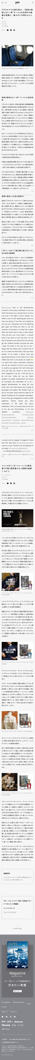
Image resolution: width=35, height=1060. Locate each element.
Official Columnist (18, 1002)
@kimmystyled (6, 307)
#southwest (29, 412)
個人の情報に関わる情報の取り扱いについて (20, 1039)
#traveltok (5, 423)
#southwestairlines (8, 414)
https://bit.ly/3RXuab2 (9, 912)
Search (12, 1011)
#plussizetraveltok (27, 420)
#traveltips (16, 420)
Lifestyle (8, 474)
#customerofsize (27, 414)
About (29, 1003)
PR (2, 474)
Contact (4, 1007)
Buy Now (17, 991)
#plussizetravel (7, 420)
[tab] (2, 2)
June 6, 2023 (26, 451)
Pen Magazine (6, 1002)
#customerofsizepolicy (9, 417)
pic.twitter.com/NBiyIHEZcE (18, 448)
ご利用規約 (4, 1039)
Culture (4, 21)
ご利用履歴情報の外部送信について (10, 1042)
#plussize (30, 417)
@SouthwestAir (24, 443)
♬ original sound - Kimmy (17, 423)
